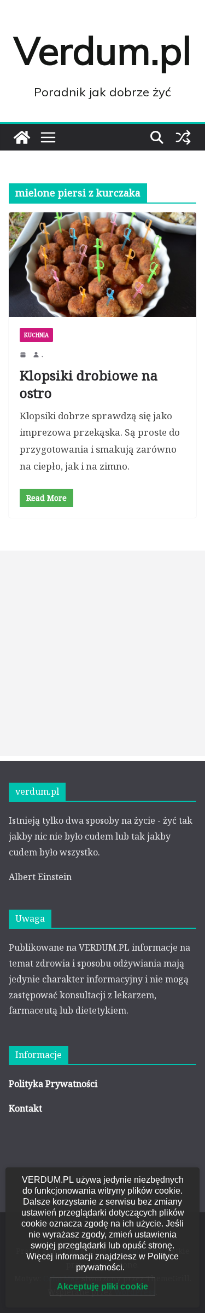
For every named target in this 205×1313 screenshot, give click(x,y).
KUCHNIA (36, 335)
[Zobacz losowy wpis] (183, 137)
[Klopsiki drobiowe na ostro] (102, 264)
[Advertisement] (102, 653)
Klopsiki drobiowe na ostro (89, 383)
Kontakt (25, 1108)
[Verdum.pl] (22, 137)
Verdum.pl (102, 50)
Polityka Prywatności (53, 1084)
